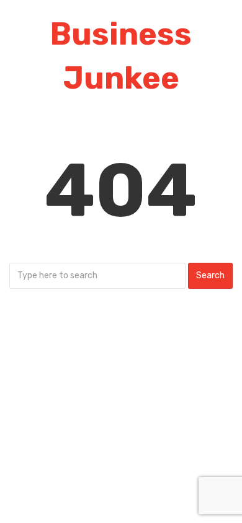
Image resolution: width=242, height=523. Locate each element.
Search (210, 275)
